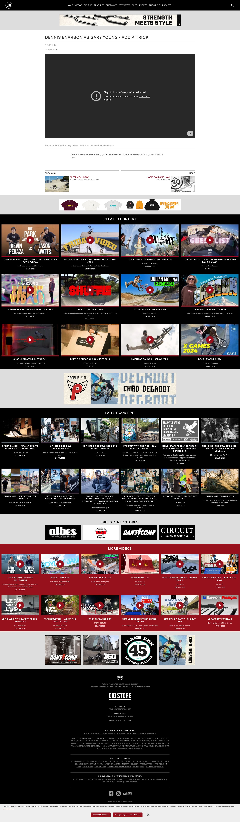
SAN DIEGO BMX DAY (100, 578)
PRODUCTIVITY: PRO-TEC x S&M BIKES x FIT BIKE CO (139, 447)
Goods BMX (117, 779)
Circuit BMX (85, 779)
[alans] (139, 650)
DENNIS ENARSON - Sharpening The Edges (30, 309)
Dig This (88, 5)
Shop (134, 5)
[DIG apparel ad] (120, 204)
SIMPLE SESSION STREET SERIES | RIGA (219, 579)
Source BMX (108, 782)
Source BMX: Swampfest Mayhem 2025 (150, 259)
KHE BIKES (82, 764)
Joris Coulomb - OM (158, 177)
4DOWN (160, 766)
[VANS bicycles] (101, 532)
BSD (94, 761)
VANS (142, 766)
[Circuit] (177, 532)
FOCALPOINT (154, 761)
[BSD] (101, 650)
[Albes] (63, 532)
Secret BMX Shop (158, 779)
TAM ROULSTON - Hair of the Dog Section (60, 620)
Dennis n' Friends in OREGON (210, 309)
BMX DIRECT (87, 761)
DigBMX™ (134, 684)
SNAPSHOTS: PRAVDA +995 (220, 496)
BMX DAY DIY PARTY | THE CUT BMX (180, 620)
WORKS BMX (151, 766)
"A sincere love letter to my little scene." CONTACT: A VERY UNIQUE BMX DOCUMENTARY (140, 498)
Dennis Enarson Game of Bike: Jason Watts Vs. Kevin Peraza (30, 260)
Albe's (76, 779)
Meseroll (128, 779)
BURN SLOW (102, 761)
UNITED (135, 766)
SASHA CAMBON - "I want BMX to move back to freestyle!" (20, 447)
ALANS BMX (76, 761)
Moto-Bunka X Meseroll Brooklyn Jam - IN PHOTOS (60, 497)
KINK (90, 764)
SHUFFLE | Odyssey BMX (90, 309)
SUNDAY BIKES (100, 766)
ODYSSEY (134, 764)
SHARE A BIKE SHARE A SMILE (119, 766)
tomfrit (120, 801)
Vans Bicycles (131, 782)
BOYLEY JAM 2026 (60, 578)
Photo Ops (111, 5)
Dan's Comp (97, 779)
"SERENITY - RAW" (79, 177)
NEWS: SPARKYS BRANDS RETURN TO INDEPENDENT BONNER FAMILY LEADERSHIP (180, 448)
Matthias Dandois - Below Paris (149, 359)
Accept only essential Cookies (127, 815)
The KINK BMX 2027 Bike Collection (20, 579)
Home (70, 5)
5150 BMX (107, 779)
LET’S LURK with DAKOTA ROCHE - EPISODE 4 (20, 620)
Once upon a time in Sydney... (30, 359)
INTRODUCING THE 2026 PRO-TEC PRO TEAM (179, 497)
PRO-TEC (158, 764)
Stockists (124, 5)
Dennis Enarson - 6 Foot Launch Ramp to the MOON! (90, 260)
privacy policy (8, 809)
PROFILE (143, 764)
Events (143, 5)
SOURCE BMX (87, 766)
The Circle (154, 5)
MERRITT (126, 764)
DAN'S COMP (142, 761)
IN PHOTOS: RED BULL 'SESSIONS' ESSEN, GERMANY (100, 447)
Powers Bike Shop (141, 779)
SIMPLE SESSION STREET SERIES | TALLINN (140, 620)
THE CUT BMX (130, 761)
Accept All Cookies (101, 815)
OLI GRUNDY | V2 (140, 578)
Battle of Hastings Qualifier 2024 (90, 359)
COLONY (119, 761)
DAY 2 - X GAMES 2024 (210, 359)
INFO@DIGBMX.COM (123, 721)
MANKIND (116, 764)
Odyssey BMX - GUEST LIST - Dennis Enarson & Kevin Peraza (210, 260)
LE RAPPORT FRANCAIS (220, 619)
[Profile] (177, 650)
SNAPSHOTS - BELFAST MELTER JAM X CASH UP (20, 497)
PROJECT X (167, 5)
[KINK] (120, 20)
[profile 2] (120, 388)
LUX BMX (108, 764)
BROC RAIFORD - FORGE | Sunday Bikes (179, 579)
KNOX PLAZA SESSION (100, 619)
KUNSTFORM (98, 764)
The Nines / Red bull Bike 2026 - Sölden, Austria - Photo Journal (220, 448)
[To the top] (120, 677)
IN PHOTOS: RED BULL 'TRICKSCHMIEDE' (60, 447)
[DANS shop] (139, 532)
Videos (78, 5)
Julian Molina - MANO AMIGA (150, 309)
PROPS (151, 764)
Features (99, 5)
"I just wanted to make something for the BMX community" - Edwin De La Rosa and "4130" (100, 500)
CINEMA (112, 761)
